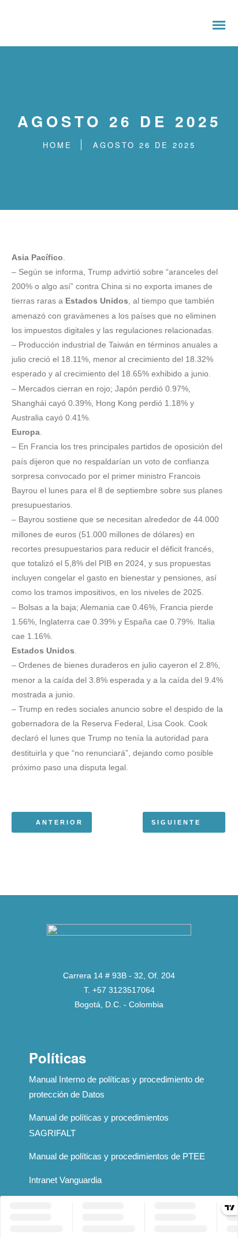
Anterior (59, 822)
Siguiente (176, 822)
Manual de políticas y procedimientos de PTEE (117, 1156)
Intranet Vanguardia (65, 1180)
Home (57, 144)
